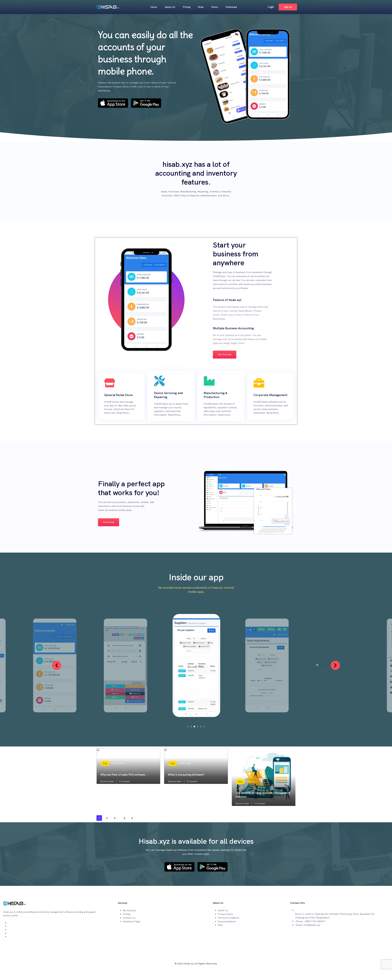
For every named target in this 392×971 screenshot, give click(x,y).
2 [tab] (191, 726)
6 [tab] (204, 726)
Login (271, 7)
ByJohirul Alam (107, 781)
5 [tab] (201, 726)
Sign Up (288, 7)
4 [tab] (197, 726)
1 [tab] (188, 726)
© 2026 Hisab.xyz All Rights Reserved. (196, 963)
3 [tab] (194, 726)
